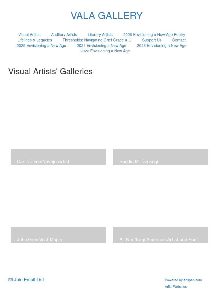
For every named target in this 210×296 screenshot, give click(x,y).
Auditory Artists (64, 34)
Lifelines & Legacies (35, 40)
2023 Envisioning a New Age (161, 45)
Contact (179, 40)
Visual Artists (29, 34)
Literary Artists (100, 34)
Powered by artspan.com (183, 279)
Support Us (152, 40)
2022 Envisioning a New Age (105, 50)
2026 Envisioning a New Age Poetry (154, 34)
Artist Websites (176, 286)
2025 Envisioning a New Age (41, 45)
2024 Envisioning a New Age (101, 45)
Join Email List (29, 279)
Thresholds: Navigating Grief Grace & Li (97, 40)
